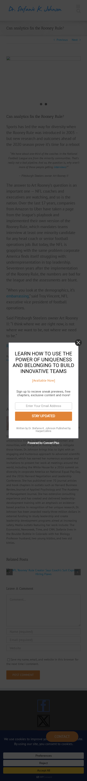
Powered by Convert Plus (43, 443)
